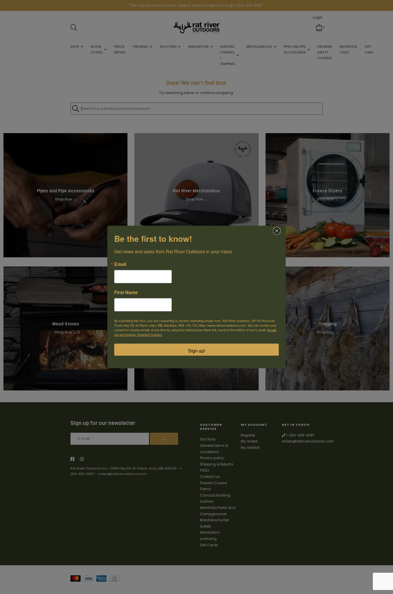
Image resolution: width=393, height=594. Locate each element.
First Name (126, 292)
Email (120, 264)
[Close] (277, 230)
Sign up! (196, 350)
